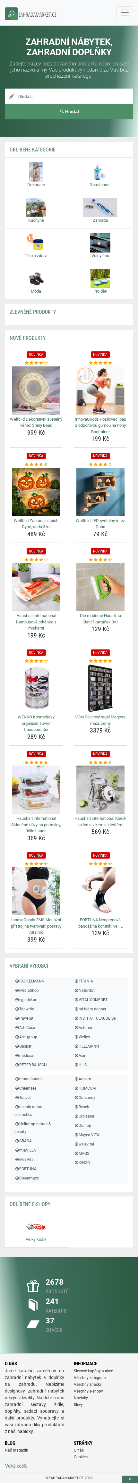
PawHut (26, 1018)
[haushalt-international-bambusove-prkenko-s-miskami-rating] (36, 560)
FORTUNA (28, 1169)
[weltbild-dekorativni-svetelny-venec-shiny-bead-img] (36, 390)
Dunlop (85, 1125)
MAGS (84, 1153)
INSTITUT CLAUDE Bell (98, 1018)
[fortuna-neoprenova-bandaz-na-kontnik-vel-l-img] (100, 891)
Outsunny (87, 1097)
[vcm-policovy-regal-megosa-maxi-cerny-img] (100, 688)
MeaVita (26, 1159)
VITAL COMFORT (93, 1000)
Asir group (28, 1037)
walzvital (86, 1144)
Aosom (85, 1079)
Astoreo (85, 1027)
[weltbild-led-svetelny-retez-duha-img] (100, 492)
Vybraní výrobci (29, 966)
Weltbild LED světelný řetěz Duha (100, 523)
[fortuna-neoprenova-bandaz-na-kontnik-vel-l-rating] (100, 864)
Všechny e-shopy (88, 1391)
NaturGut (87, 990)
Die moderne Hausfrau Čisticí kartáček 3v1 (100, 618)
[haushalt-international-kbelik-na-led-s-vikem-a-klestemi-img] (100, 790)
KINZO (84, 1163)
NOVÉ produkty (28, 338)
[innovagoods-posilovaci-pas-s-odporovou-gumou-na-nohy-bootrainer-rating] (100, 363)
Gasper (25, 1046)
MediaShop (29, 990)
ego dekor (27, 1000)
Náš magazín (16, 1450)
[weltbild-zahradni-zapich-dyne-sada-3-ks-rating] (36, 464)
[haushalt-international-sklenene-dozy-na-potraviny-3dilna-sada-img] (36, 790)
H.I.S (83, 1065)
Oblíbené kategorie (33, 150)
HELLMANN (89, 1046)
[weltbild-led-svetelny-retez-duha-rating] (100, 464)
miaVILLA (27, 1150)
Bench (84, 1107)
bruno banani (31, 1079)
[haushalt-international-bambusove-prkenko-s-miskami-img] (36, 587)
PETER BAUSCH (33, 1065)
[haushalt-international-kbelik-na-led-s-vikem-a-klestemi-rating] (100, 762)
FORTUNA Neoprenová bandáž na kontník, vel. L (100, 923)
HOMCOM (87, 1088)
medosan (27, 1055)
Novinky (81, 1398)
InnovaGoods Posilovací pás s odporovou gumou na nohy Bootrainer (100, 425)
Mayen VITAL (90, 1135)
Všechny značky (88, 1384)
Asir (82, 1055)
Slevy (78, 1404)
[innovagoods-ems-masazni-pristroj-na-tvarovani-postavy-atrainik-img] (36, 891)
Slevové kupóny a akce (93, 1371)
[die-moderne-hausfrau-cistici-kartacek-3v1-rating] (100, 560)
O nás (79, 1450)
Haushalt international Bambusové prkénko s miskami (36, 621)
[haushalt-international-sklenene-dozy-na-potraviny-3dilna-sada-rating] (36, 762)
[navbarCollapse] (124, 12)
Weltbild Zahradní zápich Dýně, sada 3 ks (36, 523)
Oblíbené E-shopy (30, 1204)
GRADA (25, 1141)
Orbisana (86, 1116)
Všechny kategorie (90, 1378)
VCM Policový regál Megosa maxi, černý (100, 720)
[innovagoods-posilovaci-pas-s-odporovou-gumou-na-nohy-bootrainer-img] (100, 390)
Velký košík (16, 1466)
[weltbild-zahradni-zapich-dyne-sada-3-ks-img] (36, 492)
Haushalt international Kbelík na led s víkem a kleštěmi (100, 821)
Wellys (84, 1037)
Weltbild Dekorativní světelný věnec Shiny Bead (36, 422)
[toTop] (130, 1479)
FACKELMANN (32, 981)
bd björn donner (92, 1009)
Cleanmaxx (29, 1178)
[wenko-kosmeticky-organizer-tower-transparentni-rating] (36, 661)
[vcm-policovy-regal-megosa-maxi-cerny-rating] (100, 661)
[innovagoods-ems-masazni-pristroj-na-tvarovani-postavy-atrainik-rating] (36, 864)
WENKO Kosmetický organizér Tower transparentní (36, 723)
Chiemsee (27, 1088)
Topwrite (26, 1009)
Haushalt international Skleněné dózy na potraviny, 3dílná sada (36, 824)
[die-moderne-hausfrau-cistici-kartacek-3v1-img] (100, 587)
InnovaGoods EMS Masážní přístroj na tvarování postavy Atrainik (36, 926)
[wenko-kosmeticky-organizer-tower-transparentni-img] (36, 688)
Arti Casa (27, 1027)
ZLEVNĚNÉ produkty (33, 312)
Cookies (81, 1457)
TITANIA (86, 981)
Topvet (25, 1097)
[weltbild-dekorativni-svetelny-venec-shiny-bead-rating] (36, 363)
